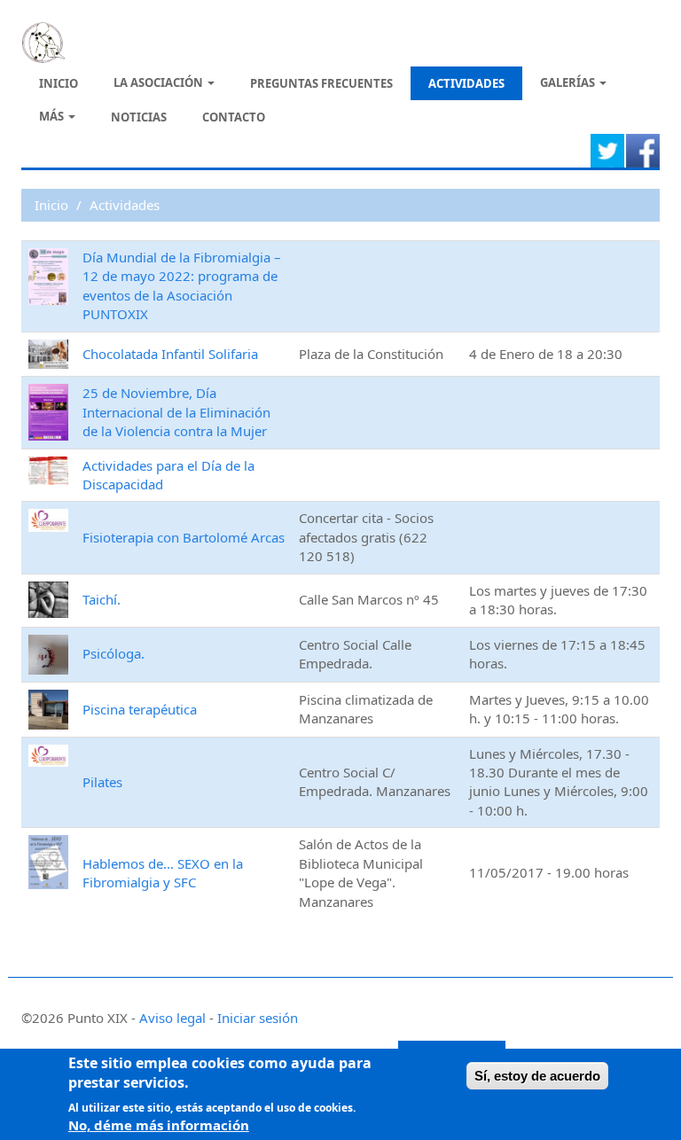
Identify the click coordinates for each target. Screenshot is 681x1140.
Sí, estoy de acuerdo (537, 1075)
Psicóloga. (113, 653)
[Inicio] (50, 42)
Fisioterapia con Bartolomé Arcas (183, 537)
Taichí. (101, 599)
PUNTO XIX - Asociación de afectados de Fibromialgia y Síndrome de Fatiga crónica (332, 40)
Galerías (569, 82)
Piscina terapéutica (139, 709)
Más (53, 116)
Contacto (233, 117)
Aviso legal (172, 1018)
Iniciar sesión (257, 1018)
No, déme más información (158, 1125)
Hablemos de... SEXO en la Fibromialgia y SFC (162, 873)
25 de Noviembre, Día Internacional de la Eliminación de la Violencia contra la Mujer (176, 412)
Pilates (102, 782)
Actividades (466, 83)
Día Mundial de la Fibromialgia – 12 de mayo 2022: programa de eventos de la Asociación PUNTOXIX (181, 285)
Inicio (58, 83)
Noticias (139, 117)
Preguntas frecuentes (321, 83)
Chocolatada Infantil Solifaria (170, 354)
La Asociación (160, 82)
